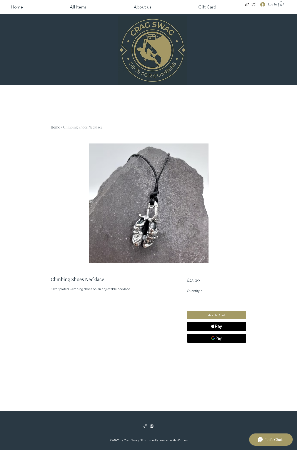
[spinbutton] (196, 300)
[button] (100, 7)
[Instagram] (253, 4)
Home (55, 127)
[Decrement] (191, 300)
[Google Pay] (216, 338)
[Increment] (203, 300)
